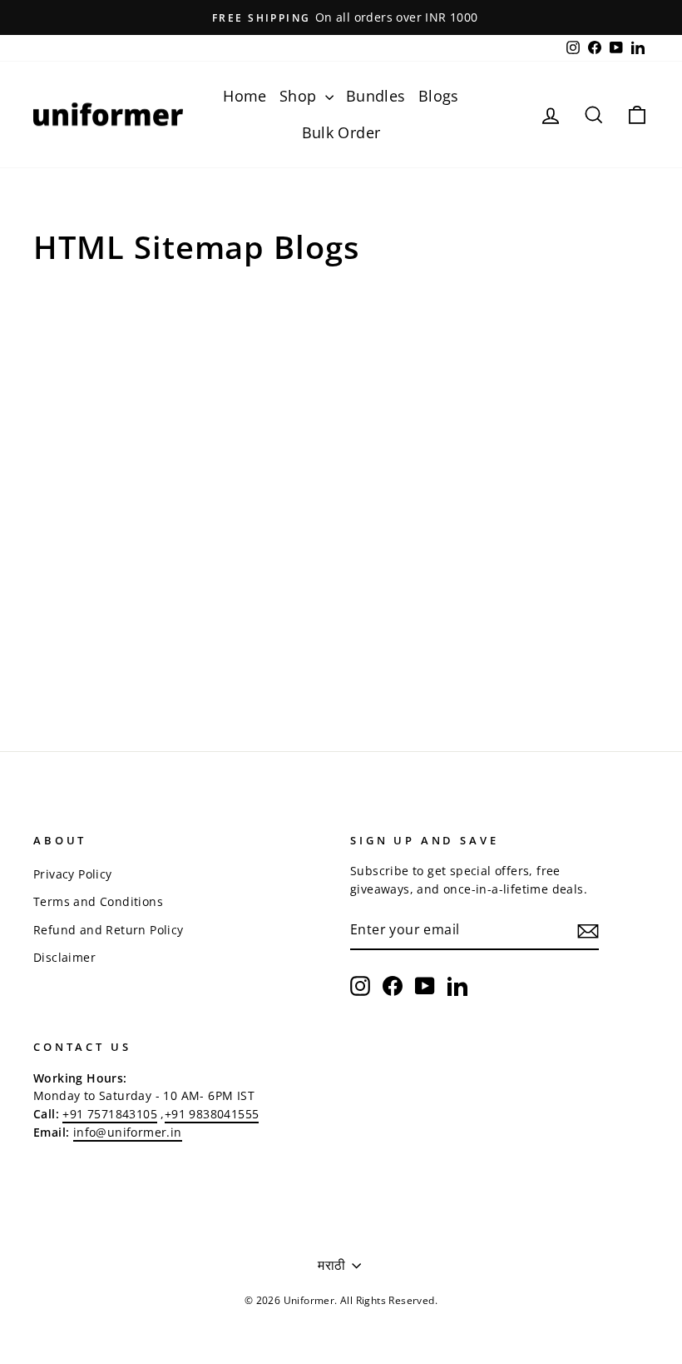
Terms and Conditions (98, 901)
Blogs (438, 96)
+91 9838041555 (212, 1114)
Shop (300, 96)
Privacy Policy (72, 874)
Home (245, 96)
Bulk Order (341, 132)
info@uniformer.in (127, 1132)
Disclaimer (64, 957)
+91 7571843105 (109, 1114)
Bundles (376, 96)
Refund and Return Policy (108, 930)
